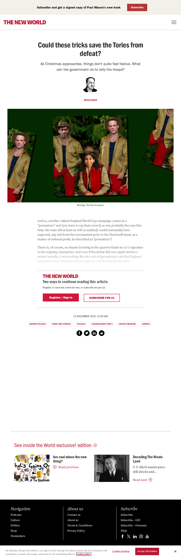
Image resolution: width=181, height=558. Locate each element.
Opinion (146, 324)
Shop (14, 531)
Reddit (101, 333)
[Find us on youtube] (147, 537)
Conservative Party (102, 324)
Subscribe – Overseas (134, 525)
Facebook (79, 333)
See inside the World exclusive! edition (53, 444)
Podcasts (16, 515)
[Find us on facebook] (122, 537)
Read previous (68, 467)
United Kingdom (127, 324)
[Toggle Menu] (173, 22)
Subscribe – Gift (130, 520)
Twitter (87, 333)
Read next (140, 480)
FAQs (124, 531)
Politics (81, 324)
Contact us (73, 515)
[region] (90, 551)
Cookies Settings (121, 551)
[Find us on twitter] (128, 537)
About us (72, 520)
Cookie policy (84, 554)
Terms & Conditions (79, 525)
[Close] (175, 551)
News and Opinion (61, 324)
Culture (15, 520)
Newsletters (18, 536)
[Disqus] (90, 385)
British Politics (38, 324)
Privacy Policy (76, 531)
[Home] (25, 22)
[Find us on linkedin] (135, 537)
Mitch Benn (90, 100)
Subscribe (137, 7)
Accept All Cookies (147, 551)
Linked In (94, 333)
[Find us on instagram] (141, 537)
